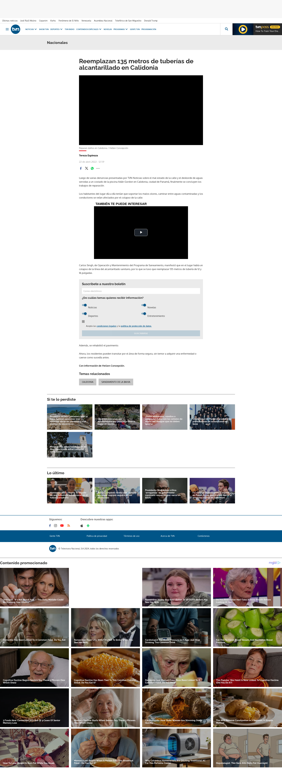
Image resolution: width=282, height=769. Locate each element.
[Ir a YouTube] (62, 525)
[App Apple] (82, 525)
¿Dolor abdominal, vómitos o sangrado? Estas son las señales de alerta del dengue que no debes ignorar (163, 420)
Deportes (54, 29)
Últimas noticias (10, 20)
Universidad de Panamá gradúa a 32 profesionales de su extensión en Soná (212, 421)
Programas (119, 29)
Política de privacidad (97, 536)
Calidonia (87, 382)
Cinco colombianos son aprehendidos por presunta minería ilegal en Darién (116, 421)
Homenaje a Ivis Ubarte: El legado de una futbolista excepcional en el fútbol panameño (69, 495)
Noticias (29, 29)
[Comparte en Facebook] (81, 168)
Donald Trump (150, 20)
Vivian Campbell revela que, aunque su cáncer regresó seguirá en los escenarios (117, 495)
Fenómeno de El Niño (69, 20)
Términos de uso (131, 536)
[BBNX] (52, 548)
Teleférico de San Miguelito (128, 20)
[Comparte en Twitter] (86, 168)
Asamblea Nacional (103, 20)
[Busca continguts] (226, 29)
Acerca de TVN (167, 536)
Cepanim (43, 20)
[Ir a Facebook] (50, 525)
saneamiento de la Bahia (115, 382)
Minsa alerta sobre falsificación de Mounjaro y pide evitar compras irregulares (68, 449)
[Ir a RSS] (69, 525)
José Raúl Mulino (28, 20)
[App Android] (88, 525)
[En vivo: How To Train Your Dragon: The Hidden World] (243, 29)
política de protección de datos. (136, 326)
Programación (148, 29)
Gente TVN (135, 29)
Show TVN (44, 29)
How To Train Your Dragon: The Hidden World (268, 31)
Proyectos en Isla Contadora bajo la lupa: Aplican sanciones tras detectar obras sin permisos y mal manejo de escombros (69, 420)
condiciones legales (106, 326)
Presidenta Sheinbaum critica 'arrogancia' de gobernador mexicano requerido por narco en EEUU (163, 494)
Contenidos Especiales (87, 29)
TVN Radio (69, 29)
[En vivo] (258, 25)
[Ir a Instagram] (56, 525)
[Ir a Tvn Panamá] (15, 29)
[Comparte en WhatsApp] (92, 168)
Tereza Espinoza (88, 155)
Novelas (108, 29)
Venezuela (86, 20)
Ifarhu (53, 20)
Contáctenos (204, 536)
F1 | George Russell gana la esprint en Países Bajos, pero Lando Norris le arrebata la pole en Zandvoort (212, 495)
